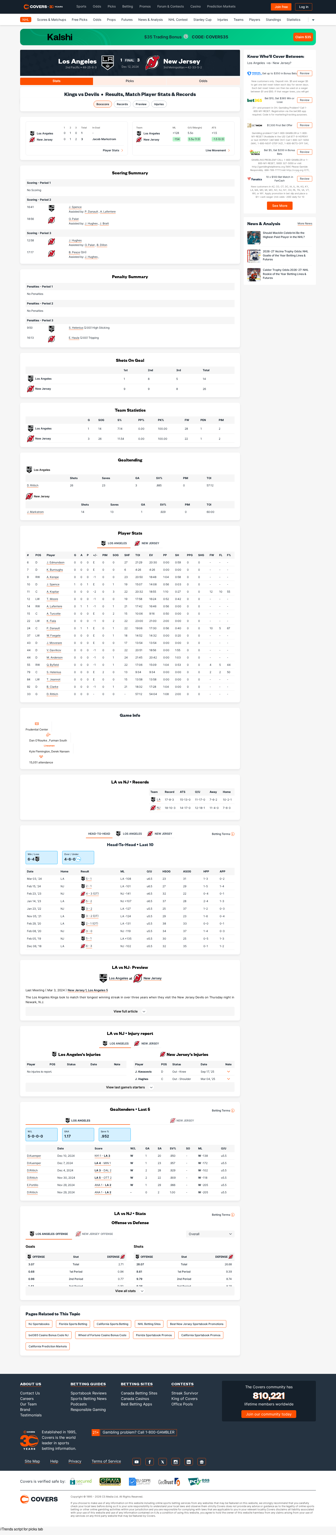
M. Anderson (55, 657)
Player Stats (111, 150)
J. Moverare (54, 643)
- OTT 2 (103, 1177)
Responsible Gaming (88, 1409)
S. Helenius (76, 327)
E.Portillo (32, 1185)
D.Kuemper (34, 1155)
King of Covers (184, 1398)
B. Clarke (52, 686)
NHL (25, 19)
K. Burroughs (55, 569)
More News (305, 223)
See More (280, 206)
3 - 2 (89, 908)
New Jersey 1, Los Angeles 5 (88, 990)
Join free (281, 7)
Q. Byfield (53, 664)
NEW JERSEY (150, 1043)
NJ (158, 807)
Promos (145, 6)
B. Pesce (74, 252)
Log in (303, 7)
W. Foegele (54, 635)
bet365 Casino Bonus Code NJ (49, 1335)
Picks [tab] (130, 81)
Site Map (32, 1461)
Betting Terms (221, 834)
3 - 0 (89, 931)
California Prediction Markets (48, 1346)
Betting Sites (137, 1383)
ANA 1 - (103, 1185)
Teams (238, 19)
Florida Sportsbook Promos (154, 1335)
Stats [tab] (57, 81)
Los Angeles (77, 60)
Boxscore (102, 104)
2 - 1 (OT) (92, 923)
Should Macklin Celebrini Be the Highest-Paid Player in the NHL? (284, 235)
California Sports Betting (112, 1324)
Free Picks (79, 19)
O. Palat (74, 219)
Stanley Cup (202, 19)
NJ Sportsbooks (39, 1324)
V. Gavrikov (54, 650)
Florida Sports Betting (73, 1324)
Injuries (222, 19)
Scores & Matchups (51, 19)
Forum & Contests (170, 6)
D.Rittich (32, 1170)
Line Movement (216, 150)
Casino (195, 6)
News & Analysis (150, 19)
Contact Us (30, 1393)
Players (254, 19)
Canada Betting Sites (139, 1393)
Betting (127, 6)
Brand (25, 1409)
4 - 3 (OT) (92, 893)
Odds (97, 6)
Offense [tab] (52, 1234)
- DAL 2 (103, 1170)
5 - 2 (89, 901)
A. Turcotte (54, 613)
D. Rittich (32, 485)
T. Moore (52, 599)
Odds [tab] (203, 81)
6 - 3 (89, 946)
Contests (182, 1383)
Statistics (293, 19)
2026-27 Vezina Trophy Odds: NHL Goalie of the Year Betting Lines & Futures (285, 255)
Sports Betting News (89, 1398)
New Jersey (181, 60)
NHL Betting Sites (149, 1324)
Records (122, 104)
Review (304, 73)
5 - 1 (89, 878)
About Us (30, 1383)
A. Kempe (53, 577)
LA (158, 799)
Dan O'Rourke (38, 740)
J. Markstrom (35, 512)
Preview (141, 104)
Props (111, 19)
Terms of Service (106, 1461)
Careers (27, 1398)
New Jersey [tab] (150, 543)
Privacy (75, 1461)
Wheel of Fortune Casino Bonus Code (102, 1335)
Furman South (58, 740)
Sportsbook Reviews (89, 1393)
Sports (81, 6)
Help (54, 1461)
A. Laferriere (54, 606)
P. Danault (53, 628)
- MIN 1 (103, 1163)
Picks (112, 6)
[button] (130, 1011)
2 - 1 (89, 886)
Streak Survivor (184, 1393)
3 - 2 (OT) (92, 916)
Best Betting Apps (136, 1404)
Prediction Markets (221, 6)
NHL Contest (178, 19)
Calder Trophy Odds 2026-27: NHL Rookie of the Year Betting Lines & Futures (286, 274)
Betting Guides (88, 1383)
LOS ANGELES (119, 1043)
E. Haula (74, 337)
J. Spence (75, 207)
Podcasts (79, 1404)
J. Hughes (75, 240)
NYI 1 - (102, 1155)
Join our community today (269, 1414)
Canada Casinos (135, 1398)
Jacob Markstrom (104, 139)
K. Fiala (51, 621)
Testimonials (31, 1415)
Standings (273, 19)
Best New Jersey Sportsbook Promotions (196, 1324)
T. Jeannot (53, 679)
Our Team (28, 1404)
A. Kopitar (53, 591)
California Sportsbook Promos (200, 1335)
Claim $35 (303, 37)
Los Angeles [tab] (117, 543)
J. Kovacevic (143, 1071)
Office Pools (182, 1404)
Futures (127, 19)
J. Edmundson (55, 562)
